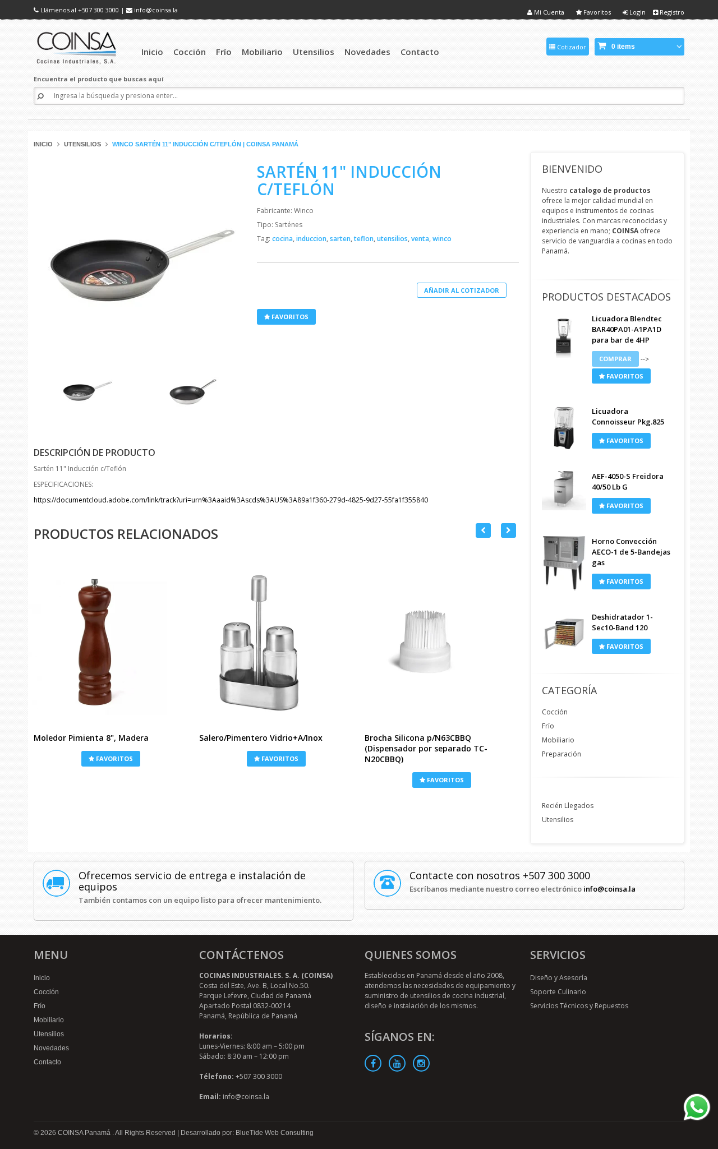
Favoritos (596, 12)
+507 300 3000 (98, 10)
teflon (364, 238)
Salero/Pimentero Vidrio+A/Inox (261, 737)
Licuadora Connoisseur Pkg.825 (628, 416)
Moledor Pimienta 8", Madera (91, 737)
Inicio (43, 144)
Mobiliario (558, 740)
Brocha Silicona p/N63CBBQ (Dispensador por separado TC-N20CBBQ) (426, 748)
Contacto (47, 1062)
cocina (283, 238)
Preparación (561, 754)
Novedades (51, 1048)
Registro (671, 12)
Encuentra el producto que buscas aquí (99, 79)
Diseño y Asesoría (558, 977)
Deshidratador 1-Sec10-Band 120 (622, 622)
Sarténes (288, 224)
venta (421, 238)
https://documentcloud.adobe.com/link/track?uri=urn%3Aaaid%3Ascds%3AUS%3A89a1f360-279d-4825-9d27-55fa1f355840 (231, 500)
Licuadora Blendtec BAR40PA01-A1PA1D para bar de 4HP (627, 329)
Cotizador (570, 47)
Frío (548, 726)
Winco (304, 210)
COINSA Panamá (85, 1133)
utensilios (393, 238)
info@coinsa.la (156, 10)
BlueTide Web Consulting (275, 1133)
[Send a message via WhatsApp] (697, 1107)
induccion (312, 238)
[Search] (40, 96)
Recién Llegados (567, 805)
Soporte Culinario (558, 991)
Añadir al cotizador (461, 290)
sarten (341, 238)
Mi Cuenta (548, 12)
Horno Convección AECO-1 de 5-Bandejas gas (631, 551)
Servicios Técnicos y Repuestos (579, 1005)
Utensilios (82, 144)
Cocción (555, 712)
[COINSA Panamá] (78, 46)
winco (442, 238)
